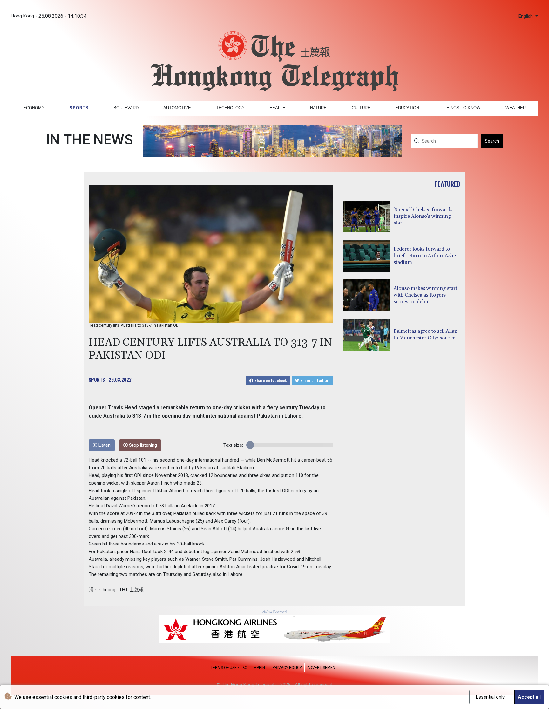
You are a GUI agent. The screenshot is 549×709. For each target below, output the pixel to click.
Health (277, 107)
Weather (515, 107)
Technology (230, 107)
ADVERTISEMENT (322, 668)
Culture (361, 107)
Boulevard (126, 107)
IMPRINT (260, 668)
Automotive (177, 107)
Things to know (462, 107)
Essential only (490, 697)
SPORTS (97, 379)
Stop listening (142, 445)
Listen (104, 445)
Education (407, 107)
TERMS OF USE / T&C (229, 668)
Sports (79, 107)
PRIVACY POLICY (287, 668)
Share (270, 380)
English (526, 16)
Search (492, 141)
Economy (33, 107)
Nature (318, 107)
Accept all (529, 697)
